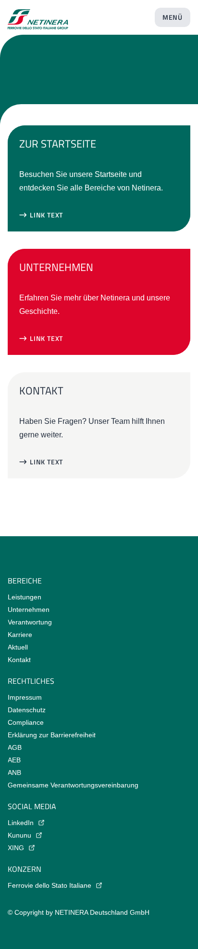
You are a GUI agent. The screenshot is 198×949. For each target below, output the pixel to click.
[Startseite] (38, 15)
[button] (41, 215)
